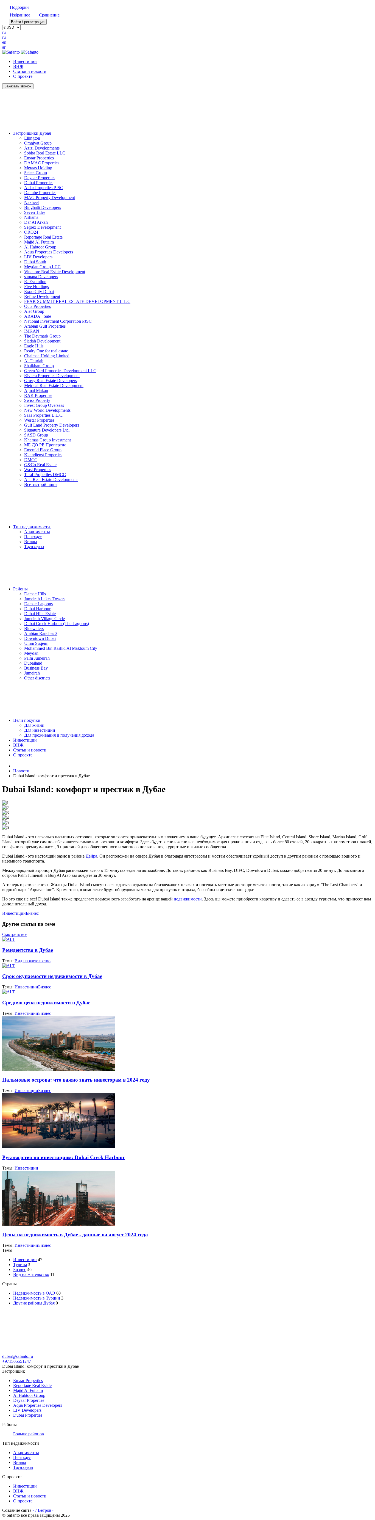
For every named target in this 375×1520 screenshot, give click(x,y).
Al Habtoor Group (40, 247)
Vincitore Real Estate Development (54, 271)
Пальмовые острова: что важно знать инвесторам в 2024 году (76, 1080)
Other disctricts (37, 678)
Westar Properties (39, 420)
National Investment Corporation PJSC (58, 321)
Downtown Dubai (40, 638)
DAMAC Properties (41, 163)
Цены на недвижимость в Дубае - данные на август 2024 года (75, 1234)
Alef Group (34, 311)
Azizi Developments (42, 148)
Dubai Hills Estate (40, 613)
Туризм (20, 1264)
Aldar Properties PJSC (43, 187)
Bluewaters (34, 628)
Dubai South (35, 261)
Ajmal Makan (36, 390)
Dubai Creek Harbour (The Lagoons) (56, 623)
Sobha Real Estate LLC (44, 153)
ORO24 (31, 232)
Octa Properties (37, 306)
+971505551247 (16, 1361)
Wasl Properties (37, 469)
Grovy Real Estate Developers (50, 380)
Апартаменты (37, 531)
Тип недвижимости (32, 526)
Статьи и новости (29, 71)
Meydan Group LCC (42, 266)
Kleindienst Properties (43, 454)
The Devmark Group (42, 336)
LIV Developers (38, 257)
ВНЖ (18, 66)
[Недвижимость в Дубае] (16, 766)
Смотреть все (14, 934)
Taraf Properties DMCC (45, 474)
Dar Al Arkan (36, 222)
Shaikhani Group (39, 365)
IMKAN (31, 331)
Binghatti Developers (42, 207)
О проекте (22, 76)
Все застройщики (40, 484)
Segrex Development (42, 227)
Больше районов (28, 1433)
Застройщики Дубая (32, 133)
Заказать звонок (17, 86)
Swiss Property (37, 400)
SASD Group (36, 435)
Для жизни (34, 725)
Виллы (30, 541)
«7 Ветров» (43, 1510)
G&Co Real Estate (40, 464)
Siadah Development (42, 341)
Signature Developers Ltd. (47, 430)
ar (3, 47)
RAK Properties (38, 395)
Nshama (31, 217)
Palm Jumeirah (37, 658)
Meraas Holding (38, 167)
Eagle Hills (33, 346)
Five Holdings (36, 286)
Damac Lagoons (38, 603)
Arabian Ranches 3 (40, 633)
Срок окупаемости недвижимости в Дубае (52, 976)
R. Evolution (35, 281)
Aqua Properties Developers (48, 252)
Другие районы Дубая (34, 1303)
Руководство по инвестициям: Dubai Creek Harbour (63, 1157)
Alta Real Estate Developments (51, 479)
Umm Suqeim (36, 643)
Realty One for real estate (46, 351)
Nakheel (31, 202)
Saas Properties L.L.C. (43, 415)
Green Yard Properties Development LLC (60, 370)
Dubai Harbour (37, 608)
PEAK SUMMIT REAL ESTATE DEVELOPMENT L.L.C (77, 301)
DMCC (30, 459)
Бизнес (32, 913)
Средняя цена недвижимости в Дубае (46, 1002)
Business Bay (36, 668)
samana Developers (41, 276)
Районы (21, 589)
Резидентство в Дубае (27, 950)
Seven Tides (34, 212)
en (4, 42)
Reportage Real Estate (43, 237)
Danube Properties (40, 192)
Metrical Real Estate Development (53, 385)
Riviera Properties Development (52, 375)
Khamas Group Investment (47, 440)
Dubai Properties (38, 182)
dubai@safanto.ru (17, 1356)
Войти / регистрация (27, 22)
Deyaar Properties (39, 177)
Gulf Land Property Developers (51, 425)
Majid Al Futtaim (39, 242)
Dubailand (33, 663)
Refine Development (42, 296)
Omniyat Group (38, 143)
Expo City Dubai (39, 291)
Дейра (91, 856)
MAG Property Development (49, 197)
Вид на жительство (33, 960)
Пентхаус (33, 536)
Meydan (31, 653)
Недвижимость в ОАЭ (34, 1293)
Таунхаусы (34, 546)
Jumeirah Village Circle (44, 618)
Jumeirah (32, 673)
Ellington (32, 138)
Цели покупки (27, 720)
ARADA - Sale (37, 316)
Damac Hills (35, 594)
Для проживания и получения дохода (59, 735)
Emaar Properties (39, 158)
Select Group (35, 172)
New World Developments (47, 410)
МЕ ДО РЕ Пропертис (45, 445)
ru (4, 32)
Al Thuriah (33, 360)
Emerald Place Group (42, 449)
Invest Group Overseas (44, 405)
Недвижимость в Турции (36, 1298)
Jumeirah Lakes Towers (44, 598)
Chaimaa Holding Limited (46, 355)
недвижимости (188, 899)
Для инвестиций (39, 730)
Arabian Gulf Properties (45, 326)
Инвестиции (25, 61)
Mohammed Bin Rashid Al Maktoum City (60, 648)
